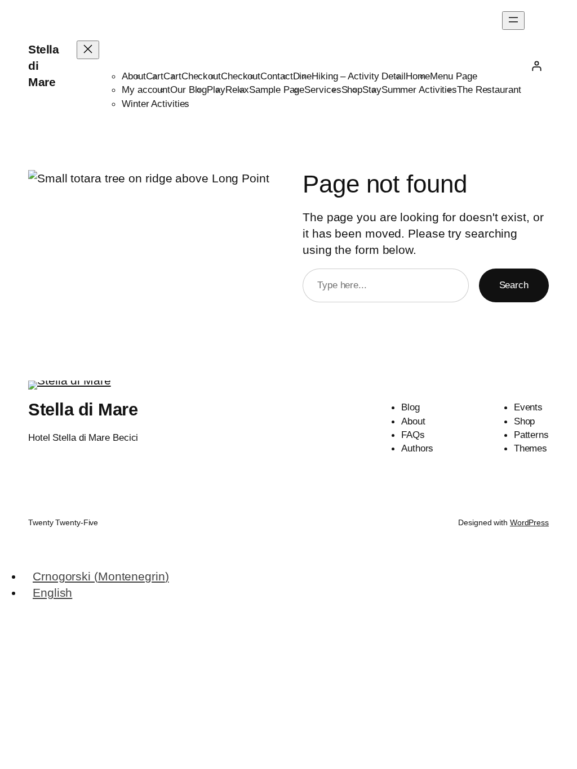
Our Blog (188, 89)
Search (514, 284)
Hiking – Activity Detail (359, 76)
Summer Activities (419, 89)
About (134, 76)
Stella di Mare (82, 409)
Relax (237, 89)
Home (418, 76)
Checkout (201, 76)
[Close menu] (88, 50)
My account (146, 89)
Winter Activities (155, 103)
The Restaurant (489, 89)
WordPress (529, 522)
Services (322, 89)
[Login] (537, 65)
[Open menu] (513, 20)
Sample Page (276, 89)
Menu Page (453, 76)
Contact (276, 76)
